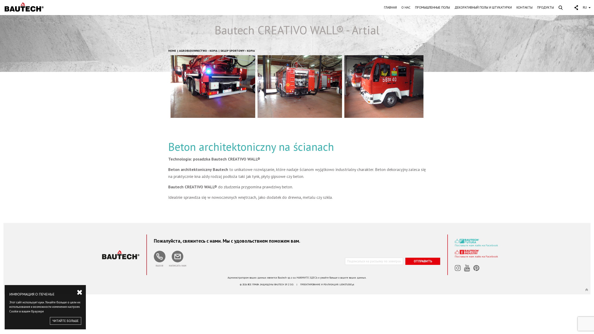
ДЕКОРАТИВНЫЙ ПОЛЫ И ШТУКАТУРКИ (483, 7)
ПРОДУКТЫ (545, 7)
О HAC (405, 7)
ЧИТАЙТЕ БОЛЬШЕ (65, 321)
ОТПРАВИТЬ (423, 261)
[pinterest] (476, 268)
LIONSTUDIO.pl (346, 284)
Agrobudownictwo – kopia (198, 50)
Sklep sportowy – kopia (237, 50)
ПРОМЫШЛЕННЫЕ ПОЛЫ (432, 7)
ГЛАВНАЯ (390, 7)
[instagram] (458, 268)
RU (585, 7)
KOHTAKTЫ (525, 7)
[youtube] (467, 268)
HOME (172, 50)
